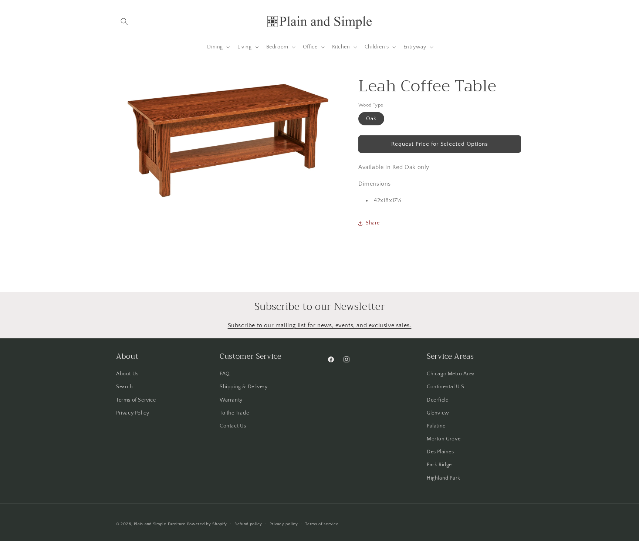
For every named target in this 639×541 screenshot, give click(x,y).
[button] (124, 21)
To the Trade (234, 413)
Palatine (436, 426)
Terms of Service (136, 400)
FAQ (225, 374)
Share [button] (373, 223)
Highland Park (443, 478)
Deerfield (438, 400)
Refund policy (248, 524)
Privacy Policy (132, 413)
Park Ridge (439, 465)
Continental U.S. (446, 387)
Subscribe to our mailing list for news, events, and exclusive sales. (320, 325)
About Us (127, 374)
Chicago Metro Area (451, 374)
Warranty (231, 400)
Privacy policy (284, 524)
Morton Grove (443, 439)
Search (124, 387)
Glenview (438, 413)
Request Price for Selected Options (439, 144)
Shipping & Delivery (243, 387)
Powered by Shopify (207, 524)
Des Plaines (440, 452)
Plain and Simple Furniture (160, 524)
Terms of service (321, 524)
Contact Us (233, 426)
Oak (371, 119)
